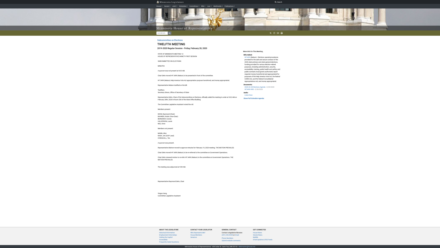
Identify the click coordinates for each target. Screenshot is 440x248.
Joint (174, 6)
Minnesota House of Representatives (185, 28)
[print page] (282, 33)
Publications (229, 6)
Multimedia (217, 6)
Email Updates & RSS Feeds (262, 240)
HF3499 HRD (249, 89)
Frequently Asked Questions (169, 242)
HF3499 (248, 57)
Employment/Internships (168, 235)
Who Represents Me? (197, 233)
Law (208, 6)
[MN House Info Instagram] (274, 33)
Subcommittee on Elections (170, 40)
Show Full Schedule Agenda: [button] (254, 98)
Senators (193, 237)
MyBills (255, 237)
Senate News (257, 235)
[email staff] (278, 33)
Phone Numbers (227, 238)
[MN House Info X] (270, 33)
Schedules (182, 6)
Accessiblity (163, 240)
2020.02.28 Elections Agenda (255, 87)
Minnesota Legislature (172, 2)
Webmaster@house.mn (247, 247)
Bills (202, 6)
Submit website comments (231, 240)
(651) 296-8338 (227, 235)
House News (257, 233)
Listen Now (249, 95)
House (158, 6)
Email (237, 235)
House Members (196, 235)
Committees (193, 6)
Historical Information (167, 233)
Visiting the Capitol (165, 237)
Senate (166, 6)
